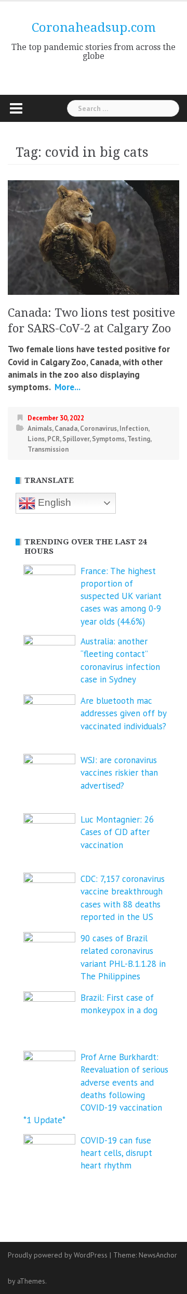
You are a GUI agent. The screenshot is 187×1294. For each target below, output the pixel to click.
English (53, 502)
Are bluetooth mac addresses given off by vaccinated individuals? (123, 713)
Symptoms (108, 438)
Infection (133, 428)
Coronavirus (98, 428)
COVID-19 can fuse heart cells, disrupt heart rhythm (116, 1153)
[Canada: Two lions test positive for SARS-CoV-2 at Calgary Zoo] (93, 237)
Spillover (75, 438)
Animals (40, 428)
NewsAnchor (158, 1255)
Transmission (48, 449)
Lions (36, 438)
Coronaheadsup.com (94, 27)
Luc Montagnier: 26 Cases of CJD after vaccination (117, 832)
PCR (53, 438)
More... (66, 387)
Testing (138, 438)
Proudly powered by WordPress (58, 1255)
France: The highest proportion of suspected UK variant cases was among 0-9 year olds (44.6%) (121, 596)
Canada (66, 428)
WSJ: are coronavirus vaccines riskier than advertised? (119, 772)
